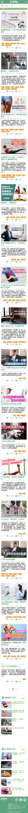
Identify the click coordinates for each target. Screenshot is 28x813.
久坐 (3, 9)
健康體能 (23, 289)
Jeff (10, 646)
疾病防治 (25, 34)
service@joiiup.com (16, 805)
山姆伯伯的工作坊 (13, 289)
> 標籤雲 (6, 5)
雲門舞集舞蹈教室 (13, 204)
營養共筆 (11, 247)
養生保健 (20, 606)
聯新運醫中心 (12, 73)
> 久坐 (11, 5)
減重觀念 (19, 118)
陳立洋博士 (12, 34)
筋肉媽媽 (11, 118)
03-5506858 (15, 804)
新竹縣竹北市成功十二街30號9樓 (19, 807)
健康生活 (20, 34)
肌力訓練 (17, 646)
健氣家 (11, 328)
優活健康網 (12, 606)
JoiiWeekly (21, 161)
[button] (2, 2)
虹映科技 (12, 811)
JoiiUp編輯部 (12, 161)
